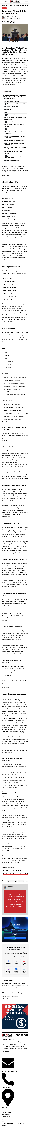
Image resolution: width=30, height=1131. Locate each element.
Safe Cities (10, 112)
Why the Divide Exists (12, 106)
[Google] (27, 1035)
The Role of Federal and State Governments (13, 152)
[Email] (8, 21)
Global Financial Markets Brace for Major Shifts (14, 993)
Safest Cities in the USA (13, 101)
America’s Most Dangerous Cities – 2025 (15, 874)
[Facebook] (25, 887)
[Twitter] (16, 963)
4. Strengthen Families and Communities (13, 132)
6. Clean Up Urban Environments (16, 140)
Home (3, 5)
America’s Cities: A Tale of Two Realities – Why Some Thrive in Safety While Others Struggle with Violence (15, 96)
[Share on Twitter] (5, 21)
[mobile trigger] (3, 2)
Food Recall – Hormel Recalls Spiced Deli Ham (13, 983)
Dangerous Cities (11, 115)
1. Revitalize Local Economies (15, 122)
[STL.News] (15, 1)
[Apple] (25, 1035)
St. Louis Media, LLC (10, 1123)
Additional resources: (14, 160)
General (7, 5)
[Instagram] (8, 970)
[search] (23, 2)
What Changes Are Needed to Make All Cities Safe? (15, 118)
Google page (6, 1052)
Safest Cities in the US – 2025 (12, 871)
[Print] (13, 21)
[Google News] (16, 970)
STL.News (5, 58)
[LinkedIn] (24, 970)
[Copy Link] (11, 21)
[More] (16, 21)
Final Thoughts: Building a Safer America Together (14, 156)
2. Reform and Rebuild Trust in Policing (14, 125)
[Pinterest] (24, 963)
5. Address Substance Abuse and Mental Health (14, 136)
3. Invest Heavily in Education (15, 129)
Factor (9, 109)
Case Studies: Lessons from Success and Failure (15, 148)
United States (20, 58)
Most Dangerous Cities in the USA (16, 104)
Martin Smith (8, 16)
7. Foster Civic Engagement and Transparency (14, 143)
